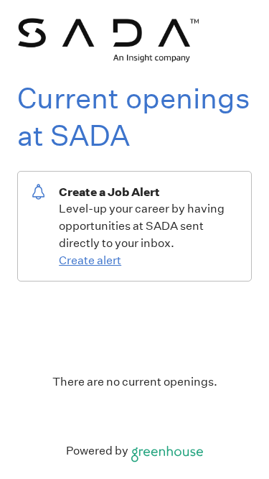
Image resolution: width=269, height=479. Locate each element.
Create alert (90, 260)
